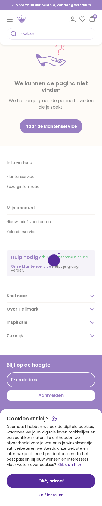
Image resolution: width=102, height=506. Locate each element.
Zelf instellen (51, 494)
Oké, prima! (51, 481)
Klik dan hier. (69, 464)
